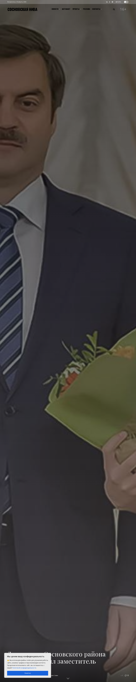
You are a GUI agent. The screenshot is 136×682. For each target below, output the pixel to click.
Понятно (27, 673)
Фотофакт (66, 9)
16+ (123, 9)
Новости (55, 9)
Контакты (96, 9)
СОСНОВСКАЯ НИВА (22, 9)
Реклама (86, 9)
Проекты (76, 9)
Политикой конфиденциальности (24, 668)
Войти (119, 2)
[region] (27, 665)
